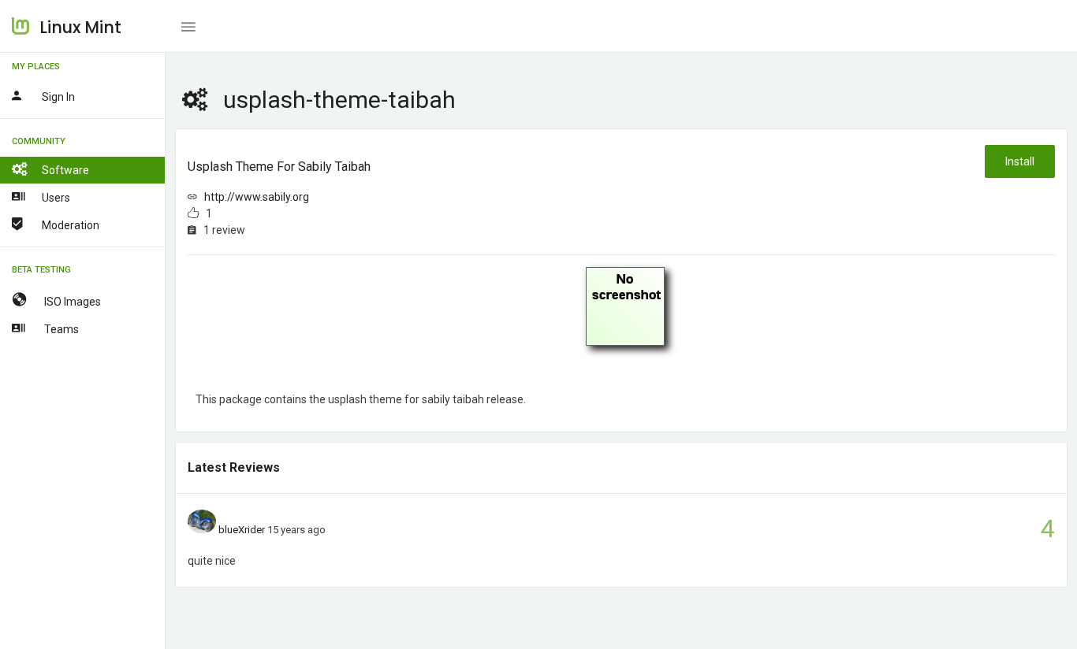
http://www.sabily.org (256, 197)
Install (1019, 161)
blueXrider (241, 530)
